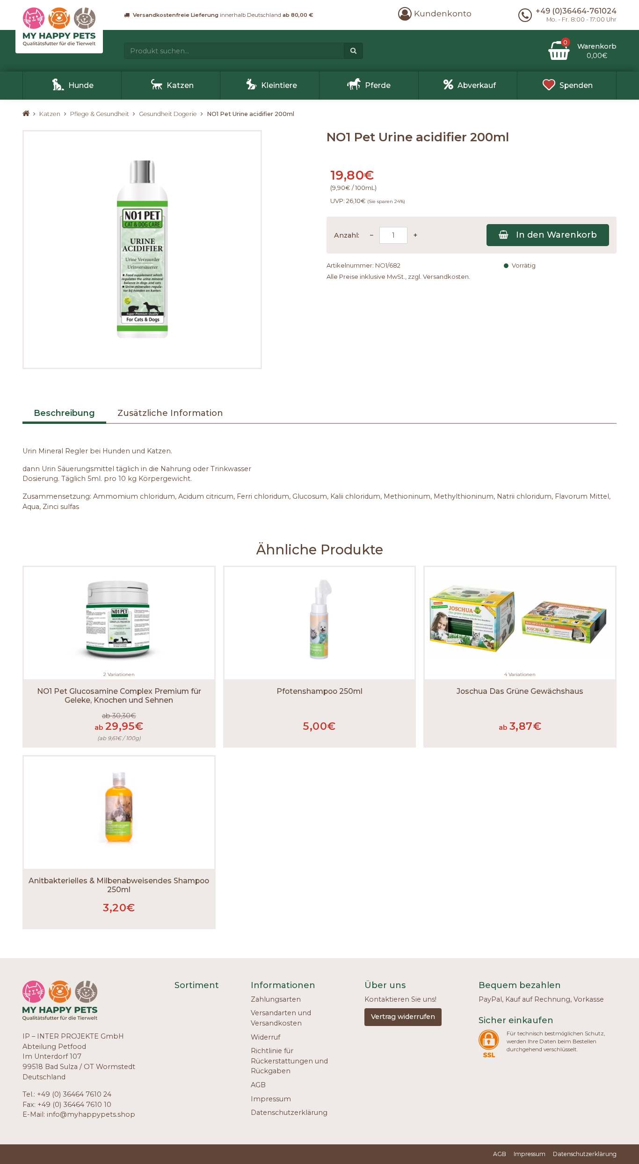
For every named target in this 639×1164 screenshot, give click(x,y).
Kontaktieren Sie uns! (400, 999)
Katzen (180, 85)
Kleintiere (279, 85)
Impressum (271, 1099)
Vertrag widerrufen (403, 1016)
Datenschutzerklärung (289, 1112)
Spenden (576, 85)
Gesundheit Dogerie (168, 113)
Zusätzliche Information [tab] (170, 413)
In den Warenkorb (556, 235)
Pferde (378, 85)
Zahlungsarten (276, 999)
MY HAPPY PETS (30, 113)
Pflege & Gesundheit (99, 113)
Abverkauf (476, 85)
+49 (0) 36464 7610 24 (74, 1094)
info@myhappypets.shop (91, 1114)
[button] (435, 13)
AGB (258, 1085)
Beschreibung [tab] (64, 413)
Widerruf (265, 1037)
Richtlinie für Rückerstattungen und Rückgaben (289, 1061)
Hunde (81, 85)
